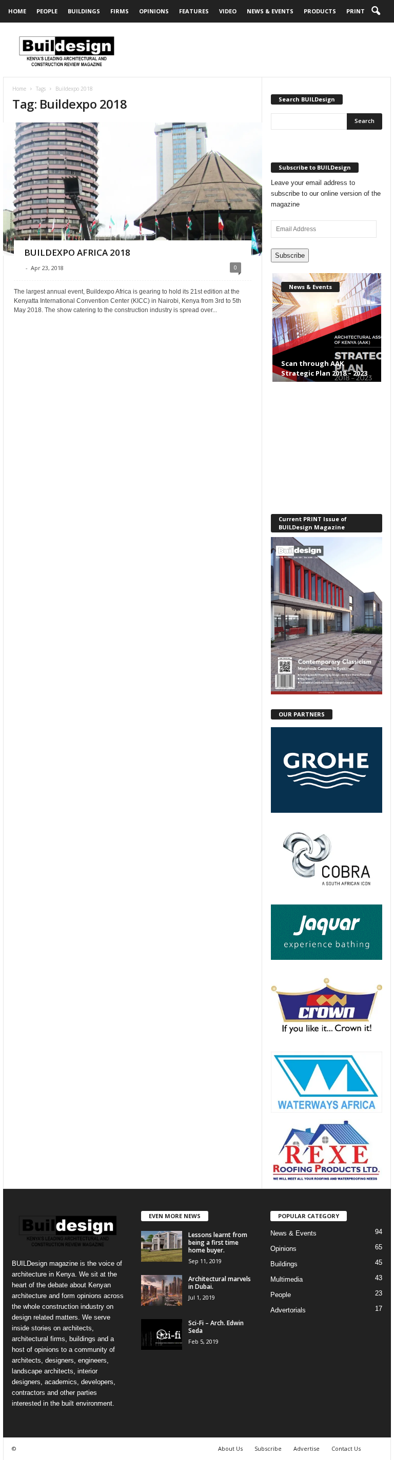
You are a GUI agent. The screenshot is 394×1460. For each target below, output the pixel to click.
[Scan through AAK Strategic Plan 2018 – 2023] (326, 336)
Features (194, 11)
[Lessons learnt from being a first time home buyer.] (161, 1246)
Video (228, 11)
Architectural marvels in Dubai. (219, 1282)
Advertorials (288, 1310)
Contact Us (346, 1448)
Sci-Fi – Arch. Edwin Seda (216, 1327)
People (46, 11)
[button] (375, 11)
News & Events (270, 11)
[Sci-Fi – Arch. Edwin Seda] (161, 1334)
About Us (230, 1448)
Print (355, 11)
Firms (119, 11)
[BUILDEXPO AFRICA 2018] (132, 233)
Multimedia (286, 1279)
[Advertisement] (261, 49)
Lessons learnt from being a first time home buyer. (217, 1242)
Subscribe (290, 255)
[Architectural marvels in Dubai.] (161, 1290)
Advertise (306, 1448)
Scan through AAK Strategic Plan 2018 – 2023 (324, 368)
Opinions (154, 11)
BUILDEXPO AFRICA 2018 (77, 252)
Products (320, 11)
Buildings (84, 11)
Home (17, 11)
